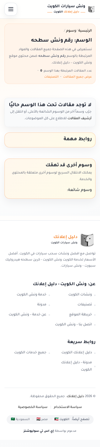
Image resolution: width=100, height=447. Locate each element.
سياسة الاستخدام (68, 407)
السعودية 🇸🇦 (20, 419)
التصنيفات (51, 77)
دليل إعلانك (75, 397)
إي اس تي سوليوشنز (39, 431)
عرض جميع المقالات (77, 77)
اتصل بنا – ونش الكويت (73, 325)
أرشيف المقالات (79, 119)
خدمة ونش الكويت (31, 295)
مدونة (41, 305)
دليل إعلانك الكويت (76, 353)
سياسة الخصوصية (33, 407)
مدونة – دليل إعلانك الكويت (76, 366)
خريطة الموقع (80, 315)
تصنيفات (85, 305)
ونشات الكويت (80, 295)
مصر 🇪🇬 (42, 419)
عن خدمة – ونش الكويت (27, 315)
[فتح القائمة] (10, 9)
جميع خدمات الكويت (30, 353)
